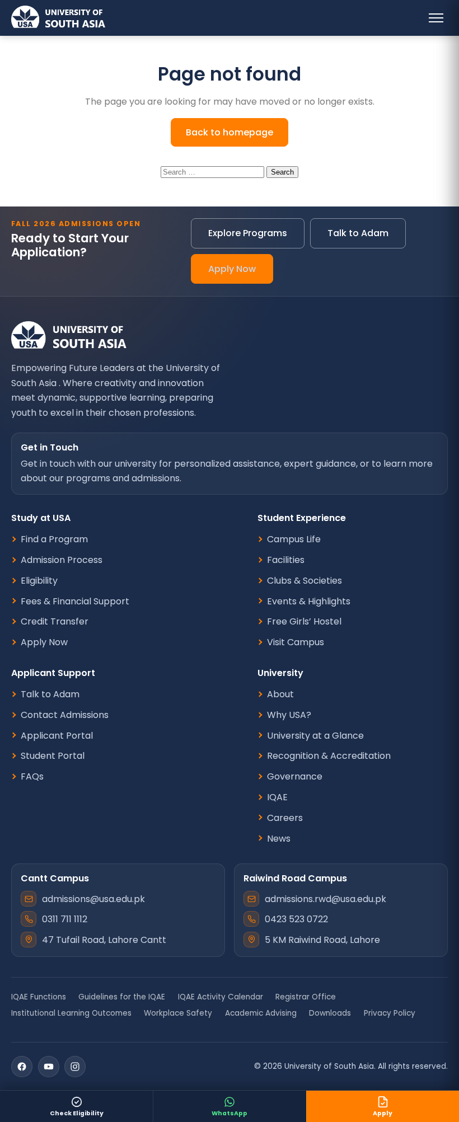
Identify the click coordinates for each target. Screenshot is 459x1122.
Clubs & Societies (304, 581)
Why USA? (289, 715)
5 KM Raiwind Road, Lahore (322, 939)
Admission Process (61, 560)
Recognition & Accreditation (329, 756)
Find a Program (54, 539)
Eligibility (39, 581)
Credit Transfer (54, 622)
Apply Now (232, 268)
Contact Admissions (65, 715)
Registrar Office (305, 997)
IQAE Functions (38, 997)
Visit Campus (295, 642)
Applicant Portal (57, 736)
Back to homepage (229, 132)
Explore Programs (247, 233)
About (280, 694)
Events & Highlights (308, 601)
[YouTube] (48, 1066)
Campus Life (294, 539)
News (279, 839)
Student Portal (53, 756)
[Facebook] (21, 1066)
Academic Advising (261, 1013)
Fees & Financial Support (75, 601)
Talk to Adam (357, 233)
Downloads (330, 1013)
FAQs (32, 777)
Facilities (286, 560)
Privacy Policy (389, 1013)
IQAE (277, 797)
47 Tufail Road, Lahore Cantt (104, 939)
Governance (294, 777)
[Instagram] (75, 1066)
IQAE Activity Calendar (220, 997)
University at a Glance (315, 736)
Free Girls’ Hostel (304, 622)
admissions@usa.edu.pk (93, 899)
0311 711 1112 (64, 919)
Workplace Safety (178, 1013)
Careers (285, 818)
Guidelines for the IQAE (121, 997)
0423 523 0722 (296, 919)
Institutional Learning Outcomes (71, 1013)
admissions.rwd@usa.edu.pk (325, 899)
